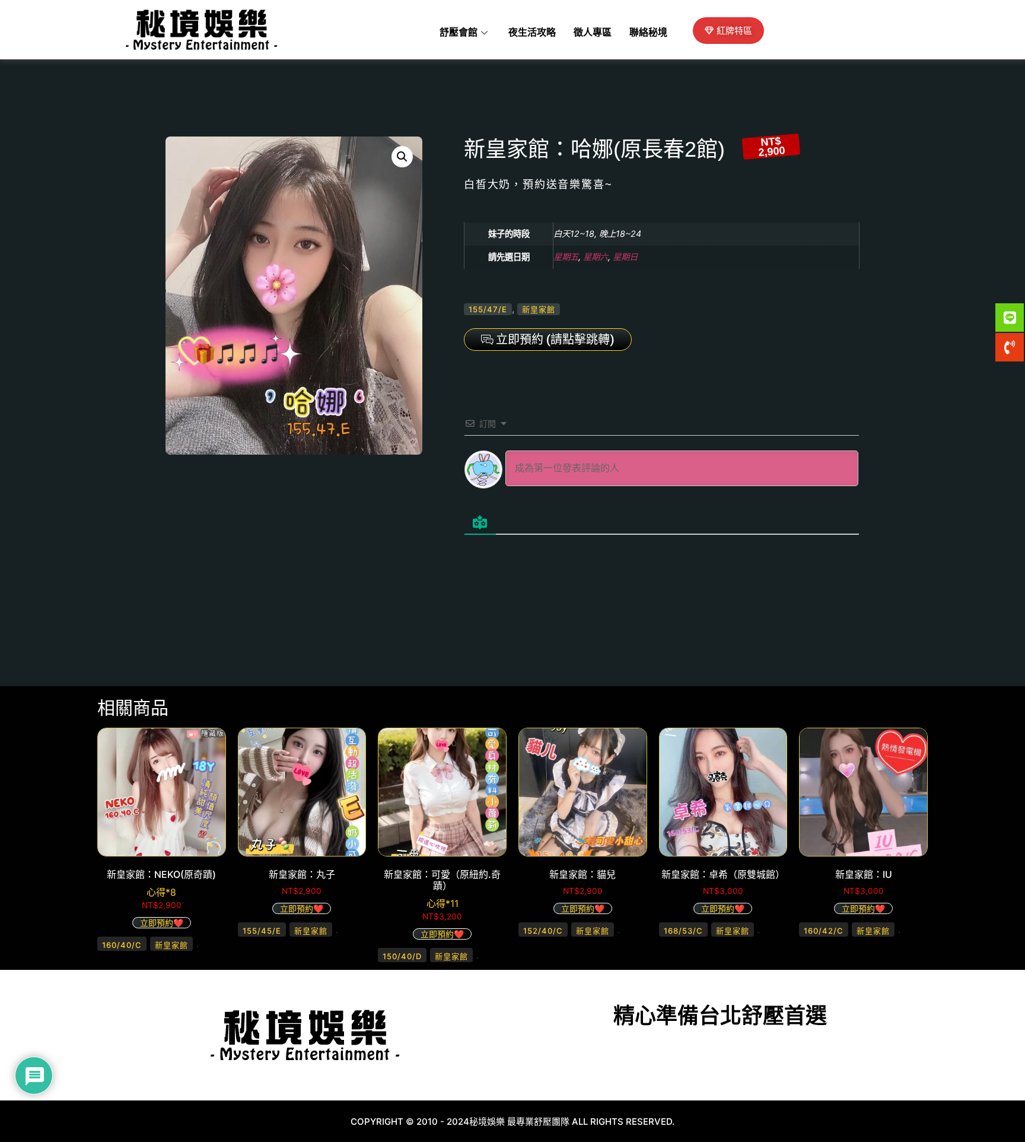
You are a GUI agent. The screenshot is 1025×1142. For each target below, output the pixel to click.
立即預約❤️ (161, 923)
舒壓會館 (459, 32)
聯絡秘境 (648, 32)
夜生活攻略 (532, 32)
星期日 (625, 257)
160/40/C (122, 945)
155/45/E (262, 930)
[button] (402, 156)
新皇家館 (538, 309)
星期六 (595, 257)
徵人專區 (593, 32)
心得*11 (442, 903)
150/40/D (402, 956)
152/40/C (543, 930)
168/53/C (683, 930)
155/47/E (488, 309)
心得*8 (161, 892)
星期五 (565, 257)
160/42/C (823, 930)
